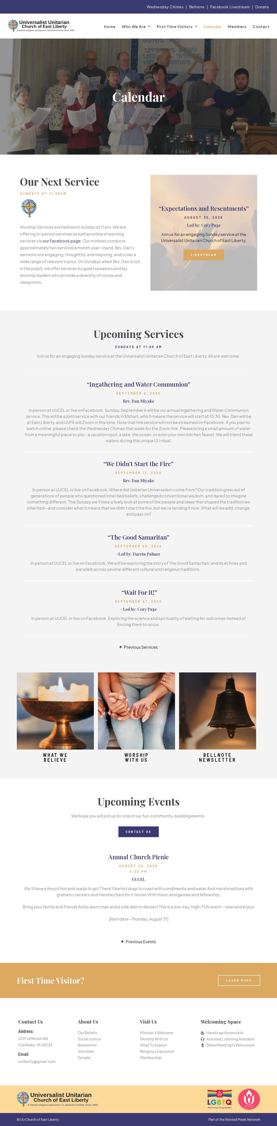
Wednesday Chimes (165, 6)
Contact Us (30, 1021)
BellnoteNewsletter (217, 757)
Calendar (213, 26)
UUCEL (138, 879)
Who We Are (134, 26)
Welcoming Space (221, 1021)
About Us (88, 1021)
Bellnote (197, 6)
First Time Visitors (175, 26)
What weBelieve (55, 757)
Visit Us (148, 1021)
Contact (261, 26)
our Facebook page (62, 240)
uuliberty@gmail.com (37, 1061)
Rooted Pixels (235, 1119)
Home (110, 26)
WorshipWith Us (136, 757)
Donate (262, 6)
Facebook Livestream (230, 6)
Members (237, 26)
